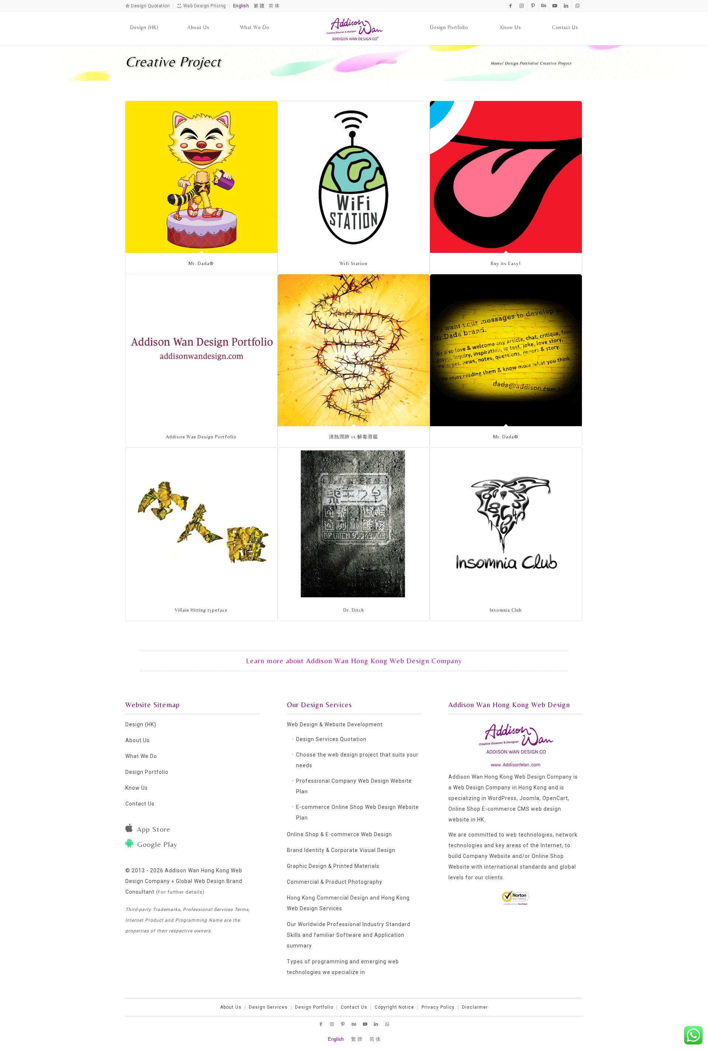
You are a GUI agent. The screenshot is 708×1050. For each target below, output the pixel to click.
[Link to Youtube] (554, 5)
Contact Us (140, 804)
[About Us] (198, 20)
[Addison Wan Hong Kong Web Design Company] (354, 28)
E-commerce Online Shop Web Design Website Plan (357, 812)
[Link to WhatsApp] (577, 5)
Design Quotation (150, 5)
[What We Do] (254, 20)
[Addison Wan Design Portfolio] (201, 350)
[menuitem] (144, 20)
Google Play (157, 844)
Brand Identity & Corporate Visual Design (341, 850)
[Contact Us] (565, 20)
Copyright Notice (394, 1007)
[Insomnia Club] (506, 523)
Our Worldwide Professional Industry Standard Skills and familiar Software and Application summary (348, 935)
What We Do (141, 756)
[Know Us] (511, 20)
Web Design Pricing (204, 5)
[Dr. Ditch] (354, 523)
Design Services (268, 1007)
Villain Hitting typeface (201, 610)
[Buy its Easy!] (506, 177)
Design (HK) (140, 724)
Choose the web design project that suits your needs (357, 760)
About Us (137, 740)
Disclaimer (475, 1007)
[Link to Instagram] (521, 5)
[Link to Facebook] (510, 5)
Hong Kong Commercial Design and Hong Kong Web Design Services (348, 903)
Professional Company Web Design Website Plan (354, 786)
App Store (153, 829)
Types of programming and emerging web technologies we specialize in (343, 967)
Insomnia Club (506, 610)
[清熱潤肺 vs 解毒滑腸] (354, 350)
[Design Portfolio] (449, 20)
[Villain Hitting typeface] (201, 523)
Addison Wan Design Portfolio (201, 436)
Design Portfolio (147, 772)
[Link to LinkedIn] (565, 5)
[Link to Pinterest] (532, 5)
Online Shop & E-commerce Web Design (339, 834)
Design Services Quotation (331, 739)
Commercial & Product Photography (334, 882)
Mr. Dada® (201, 263)
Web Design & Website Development (335, 724)
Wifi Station (353, 263)
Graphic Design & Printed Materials (333, 866)
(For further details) (180, 892)
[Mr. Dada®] (201, 177)
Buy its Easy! (506, 263)
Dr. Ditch (353, 610)
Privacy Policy (438, 1007)
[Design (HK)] (144, 20)
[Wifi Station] (354, 177)
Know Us (136, 788)
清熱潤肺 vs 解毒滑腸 (353, 436)
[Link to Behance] (543, 5)
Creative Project (173, 61)
